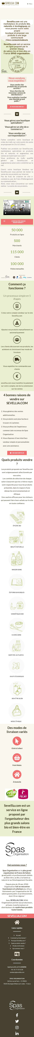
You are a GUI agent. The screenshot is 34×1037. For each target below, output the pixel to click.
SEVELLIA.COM (17, 916)
